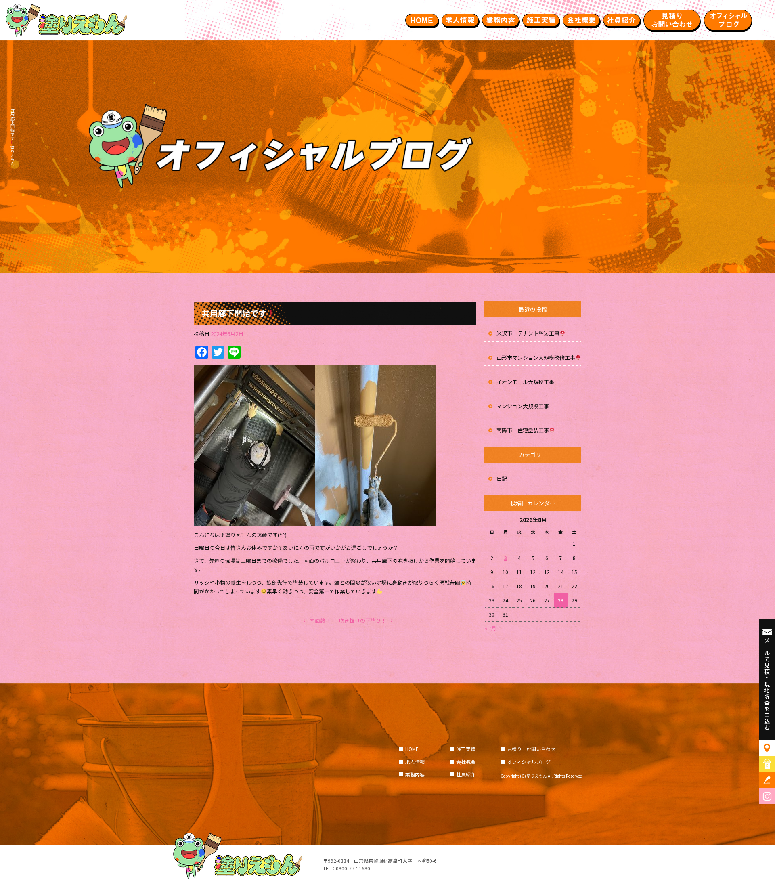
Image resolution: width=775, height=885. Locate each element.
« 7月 (490, 628)
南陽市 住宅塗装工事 (522, 430)
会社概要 (581, 20)
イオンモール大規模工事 (525, 382)
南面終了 (317, 620)
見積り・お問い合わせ (672, 20)
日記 (501, 478)
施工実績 (541, 20)
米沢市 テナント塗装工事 (527, 333)
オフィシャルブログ (728, 20)
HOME (422, 20)
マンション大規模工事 (522, 406)
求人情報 (460, 20)
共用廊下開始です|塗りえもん (12, 137)
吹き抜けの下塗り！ (366, 620)
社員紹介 (621, 20)
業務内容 (500, 20)
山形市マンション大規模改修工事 (535, 357)
